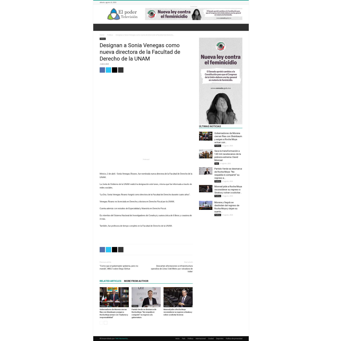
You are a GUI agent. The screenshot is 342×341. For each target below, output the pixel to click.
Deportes (219, 338)
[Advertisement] (146, 151)
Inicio (178, 338)
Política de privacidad (234, 338)
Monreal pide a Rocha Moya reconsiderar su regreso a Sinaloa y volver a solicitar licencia (178, 312)
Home (102, 35)
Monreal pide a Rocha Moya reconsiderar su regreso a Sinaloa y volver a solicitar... (228, 189)
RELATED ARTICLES (110, 281)
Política (110, 35)
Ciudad (211, 338)
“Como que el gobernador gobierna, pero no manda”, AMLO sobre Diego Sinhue (119, 267)
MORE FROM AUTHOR (136, 281)
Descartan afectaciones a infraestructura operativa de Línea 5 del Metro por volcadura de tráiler (172, 269)
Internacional (201, 338)
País (216, 163)
